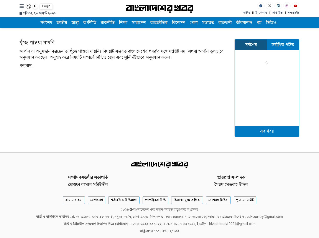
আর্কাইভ (277, 13)
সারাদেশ (139, 22)
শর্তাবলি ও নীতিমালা (124, 200)
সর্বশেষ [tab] (251, 45)
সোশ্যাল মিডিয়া (218, 200)
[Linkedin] (278, 5)
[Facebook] (261, 5)
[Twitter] (269, 5)
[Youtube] (295, 5)
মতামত (208, 22)
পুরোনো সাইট (245, 200)
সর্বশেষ (46, 22)
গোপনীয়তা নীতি (155, 200)
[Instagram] (287, 5)
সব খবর (267, 131)
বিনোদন (178, 22)
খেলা (194, 22)
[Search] (28, 6)
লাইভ (246, 13)
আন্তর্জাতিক (159, 22)
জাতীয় (62, 22)
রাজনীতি (108, 22)
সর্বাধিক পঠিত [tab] (283, 45)
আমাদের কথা (73, 200)
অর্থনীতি (89, 22)
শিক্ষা (123, 22)
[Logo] (159, 8)
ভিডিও (271, 22)
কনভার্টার (293, 13)
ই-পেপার (261, 13)
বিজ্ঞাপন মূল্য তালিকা (187, 200)
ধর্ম (259, 22)
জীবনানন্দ (244, 22)
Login (46, 6)
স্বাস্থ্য (75, 22)
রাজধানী (225, 22)
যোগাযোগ (96, 200)
